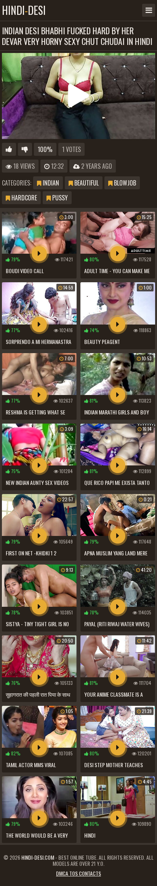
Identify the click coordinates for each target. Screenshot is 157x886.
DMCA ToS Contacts (78, 873)
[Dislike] (25, 149)
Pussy (59, 197)
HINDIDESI (24, 10)
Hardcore (23, 197)
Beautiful (86, 182)
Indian (50, 182)
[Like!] (9, 149)
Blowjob (124, 182)
